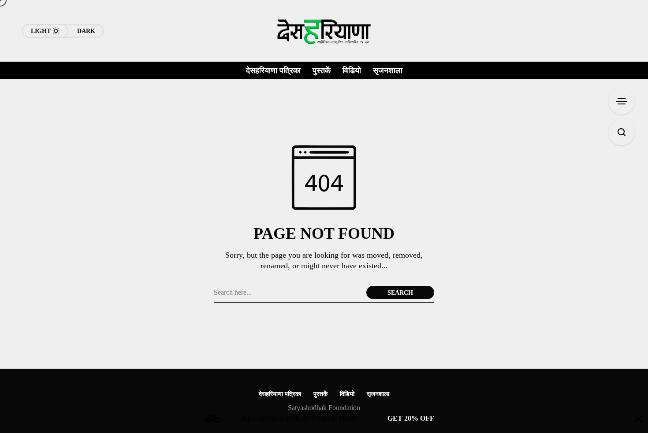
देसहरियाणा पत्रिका (280, 394)
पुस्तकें (320, 394)
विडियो (347, 394)
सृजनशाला (378, 394)
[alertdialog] (324, 418)
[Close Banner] (638, 419)
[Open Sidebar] (621, 101)
